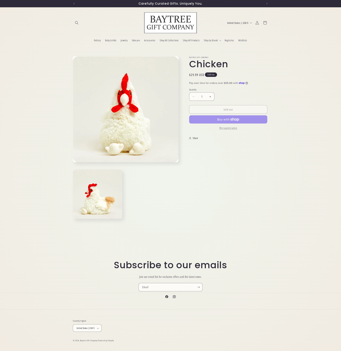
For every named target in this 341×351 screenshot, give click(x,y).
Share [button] (195, 138)
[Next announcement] (267, 3)
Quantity (192, 89)
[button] (77, 23)
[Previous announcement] (74, 3)
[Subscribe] (198, 287)
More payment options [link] (228, 127)
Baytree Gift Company (89, 340)
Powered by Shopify (106, 340)
